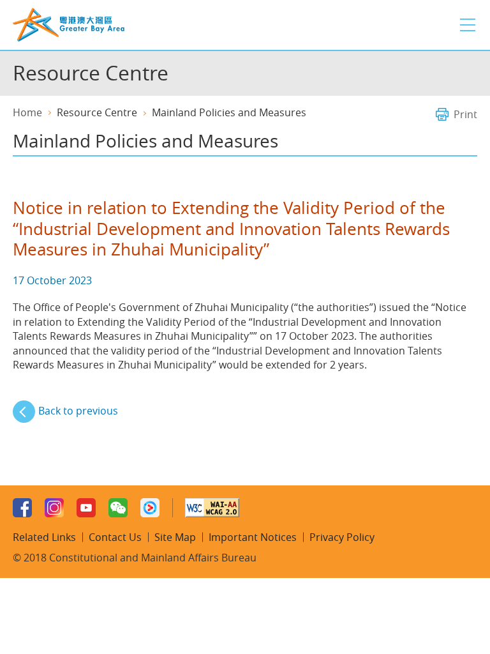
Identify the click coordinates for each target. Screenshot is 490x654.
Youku (150, 507)
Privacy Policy (342, 537)
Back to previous (78, 411)
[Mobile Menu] (468, 25)
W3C (212, 507)
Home (27, 112)
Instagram (54, 507)
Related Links (44, 537)
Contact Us (115, 537)
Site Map (175, 537)
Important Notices (253, 537)
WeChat (118, 507)
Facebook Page (22, 507)
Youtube (86, 507)
